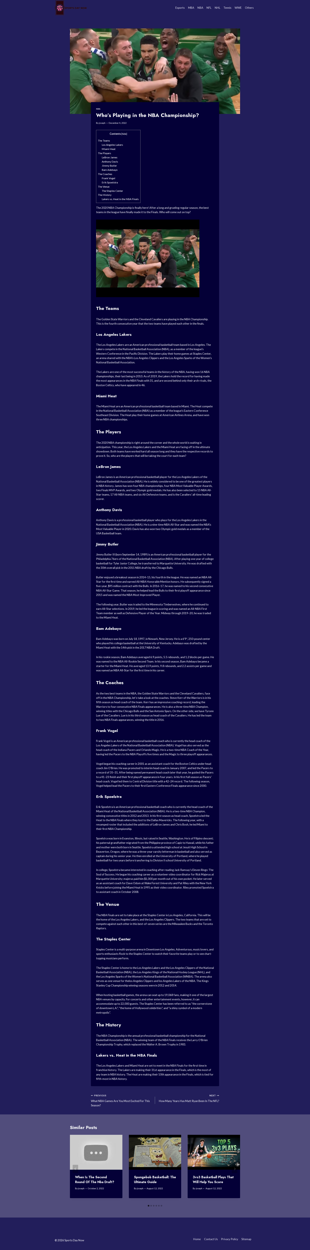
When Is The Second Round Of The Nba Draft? (94, 1179)
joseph (102, 123)
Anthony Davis (110, 161)
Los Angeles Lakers (112, 144)
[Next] (234, 1169)
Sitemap (246, 1239)
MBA (191, 7)
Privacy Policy (229, 1239)
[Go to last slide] (75, 1169)
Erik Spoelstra (110, 182)
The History (104, 194)
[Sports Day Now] (71, 8)
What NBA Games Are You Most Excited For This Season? (120, 1100)
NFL (209, 7)
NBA (200, 7)
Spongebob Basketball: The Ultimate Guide (155, 1179)
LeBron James (109, 157)
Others (249, 7)
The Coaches (105, 173)
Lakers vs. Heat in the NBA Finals (120, 199)
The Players (104, 153)
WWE (238, 7)
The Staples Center (112, 190)
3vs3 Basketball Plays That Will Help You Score (213, 1179)
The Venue (103, 186)
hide (124, 133)
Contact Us (211, 1239)
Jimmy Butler (109, 165)
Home (197, 1239)
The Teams (104, 140)
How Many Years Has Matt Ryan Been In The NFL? (189, 1098)
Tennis (227, 7)
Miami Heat (108, 148)
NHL (217, 7)
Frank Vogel (108, 178)
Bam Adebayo (110, 169)
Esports (180, 7)
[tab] (148, 1206)
